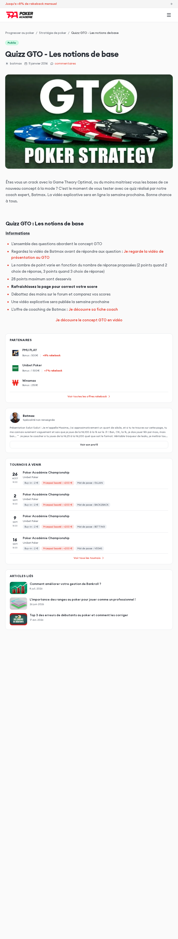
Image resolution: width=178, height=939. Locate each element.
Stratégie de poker (52, 33)
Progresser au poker (19, 33)
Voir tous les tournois (87, 557)
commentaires (65, 63)
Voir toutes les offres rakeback (87, 396)
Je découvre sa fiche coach (93, 309)
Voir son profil (89, 444)
